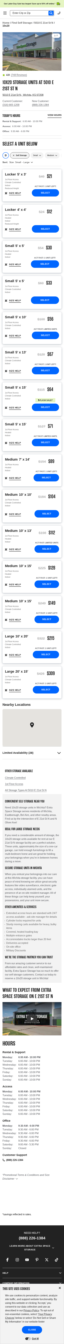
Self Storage (21, 155)
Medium (50, 155)
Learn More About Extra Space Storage (29, 1248)
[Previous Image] (6, 49)
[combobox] (33, 13)
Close (32, 1329)
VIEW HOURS (55, 115)
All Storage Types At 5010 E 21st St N (26, 790)
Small (35, 155)
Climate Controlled (15, 777)
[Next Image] (57, 49)
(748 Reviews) (19, 75)
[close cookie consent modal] (60, 1288)
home (5, 22)
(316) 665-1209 (10, 105)
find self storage (22, 22)
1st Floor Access (14, 784)
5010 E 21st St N (43, 22)
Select (45, 193)
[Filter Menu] (5, 155)
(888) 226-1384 (40, 105)
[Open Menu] (5, 13)
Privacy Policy (31, 1310)
